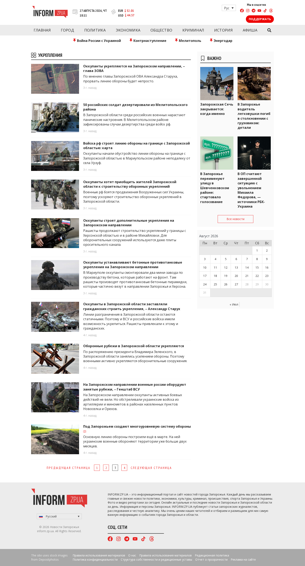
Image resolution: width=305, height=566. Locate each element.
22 (257, 276)
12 (225, 267)
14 (247, 267)
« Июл (234, 304)
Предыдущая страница (68, 468)
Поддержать (260, 19)
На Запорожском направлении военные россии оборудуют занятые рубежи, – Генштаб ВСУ (134, 386)
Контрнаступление (149, 40)
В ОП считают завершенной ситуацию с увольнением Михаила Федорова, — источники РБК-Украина (251, 190)
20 (236, 276)
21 (247, 276)
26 (225, 284)
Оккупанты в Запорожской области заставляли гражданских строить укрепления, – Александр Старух (131, 306)
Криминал (193, 30)
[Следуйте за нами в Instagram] (248, 11)
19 (225, 276)
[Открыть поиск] (269, 30)
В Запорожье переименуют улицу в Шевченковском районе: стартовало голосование (214, 188)
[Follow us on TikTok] (265, 11)
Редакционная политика (212, 555)
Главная (42, 30)
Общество (161, 30)
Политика (95, 30)
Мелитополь (189, 40)
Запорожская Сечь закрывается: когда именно (216, 109)
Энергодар (222, 40)
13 (236, 267)
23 (266, 276)
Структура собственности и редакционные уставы (156, 559)
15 (257, 267)
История (223, 30)
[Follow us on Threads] (271, 11)
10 (204, 267)
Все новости (235, 219)
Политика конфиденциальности (95, 559)
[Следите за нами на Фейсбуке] (242, 11)
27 (236, 284)
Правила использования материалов (99, 555)
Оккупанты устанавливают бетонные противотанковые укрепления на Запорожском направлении (132, 264)
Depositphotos (49, 559)
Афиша (250, 30)
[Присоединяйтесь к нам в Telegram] (253, 11)
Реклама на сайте (243, 559)
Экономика (128, 30)
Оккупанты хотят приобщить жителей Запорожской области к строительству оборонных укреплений (129, 184)
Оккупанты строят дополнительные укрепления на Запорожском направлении (128, 222)
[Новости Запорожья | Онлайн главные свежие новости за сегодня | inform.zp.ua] (50, 12)
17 (204, 276)
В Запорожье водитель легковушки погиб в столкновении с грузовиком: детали (254, 116)
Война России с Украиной (98, 40)
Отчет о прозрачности (211, 559)
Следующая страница (151, 468)
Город (67, 30)
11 (215, 267)
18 (215, 276)
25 (215, 284)
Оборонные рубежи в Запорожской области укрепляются (133, 346)
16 (266, 267)
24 (204, 284)
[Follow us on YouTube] (259, 11)
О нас (132, 555)
